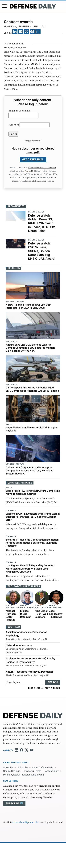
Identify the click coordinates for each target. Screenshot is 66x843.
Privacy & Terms (32, 771)
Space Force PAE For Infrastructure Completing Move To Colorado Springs (33, 492)
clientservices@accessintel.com (42, 167)
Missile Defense (15, 302)
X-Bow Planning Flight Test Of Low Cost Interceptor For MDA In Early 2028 (28, 306)
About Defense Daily (43, 767)
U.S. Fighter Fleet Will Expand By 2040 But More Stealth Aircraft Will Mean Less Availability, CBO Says (30, 568)
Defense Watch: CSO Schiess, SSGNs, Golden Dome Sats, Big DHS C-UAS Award (41, 251)
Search (53, 682)
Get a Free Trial (33, 159)
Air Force (11, 342)
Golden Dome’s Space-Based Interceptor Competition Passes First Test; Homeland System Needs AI (29, 470)
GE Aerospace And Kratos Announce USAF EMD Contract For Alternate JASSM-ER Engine (32, 389)
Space (9, 424)
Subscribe (22, 767)
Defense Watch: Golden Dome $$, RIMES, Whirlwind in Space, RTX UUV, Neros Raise (41, 223)
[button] (4, 6)
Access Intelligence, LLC (25, 822)
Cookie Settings (11, 771)
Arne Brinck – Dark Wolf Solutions (41, 613)
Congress (11, 511)
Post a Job (34, 688)
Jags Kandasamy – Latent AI (55, 613)
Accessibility (52, 771)
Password (13, 124)
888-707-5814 (27, 171)
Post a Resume (52, 688)
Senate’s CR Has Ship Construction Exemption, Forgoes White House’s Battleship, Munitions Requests (32, 542)
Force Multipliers (13, 607)
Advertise (8, 767)
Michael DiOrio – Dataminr (25, 613)
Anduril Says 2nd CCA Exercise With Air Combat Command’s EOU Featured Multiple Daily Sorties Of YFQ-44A (30, 347)
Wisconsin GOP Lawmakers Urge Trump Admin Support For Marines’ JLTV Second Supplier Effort (33, 516)
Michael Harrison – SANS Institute (12, 615)
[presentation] (13, 597)
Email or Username (19, 110)
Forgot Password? (33, 140)
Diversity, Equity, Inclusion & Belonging (23, 774)
